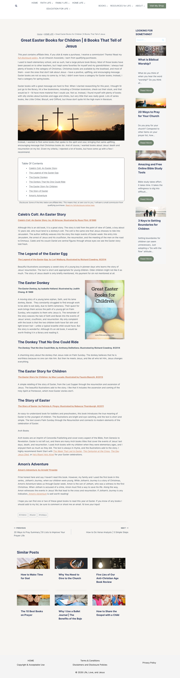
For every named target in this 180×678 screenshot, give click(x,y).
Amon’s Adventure (38, 195)
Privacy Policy (149, 662)
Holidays (43, 515)
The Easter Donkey (38, 177)
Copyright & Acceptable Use (31, 665)
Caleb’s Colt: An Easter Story (43, 168)
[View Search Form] (16, 6)
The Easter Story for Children (43, 186)
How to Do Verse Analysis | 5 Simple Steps (107, 530)
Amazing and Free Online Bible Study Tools (150, 168)
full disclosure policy (28, 58)
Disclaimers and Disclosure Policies (90, 665)
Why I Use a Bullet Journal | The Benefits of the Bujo (70, 615)
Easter (33, 515)
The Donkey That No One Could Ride (47, 182)
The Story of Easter (38, 191)
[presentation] (33, 563)
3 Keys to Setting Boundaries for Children (149, 224)
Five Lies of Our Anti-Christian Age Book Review (107, 578)
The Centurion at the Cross (96, 451)
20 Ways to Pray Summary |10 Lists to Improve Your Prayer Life (39, 532)
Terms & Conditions (90, 660)
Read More (146, 90)
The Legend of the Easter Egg (43, 173)
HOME (35, 3)
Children (23, 515)
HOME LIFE (49, 34)
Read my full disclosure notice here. (80, 205)
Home (39, 34)
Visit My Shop (157, 5)
